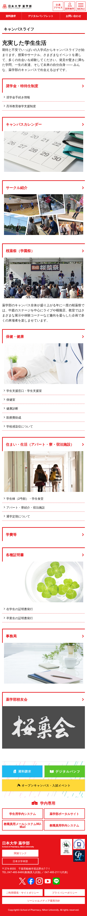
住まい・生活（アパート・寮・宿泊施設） (40, 444)
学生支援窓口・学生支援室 (24, 390)
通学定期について (18, 516)
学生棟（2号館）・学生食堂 (25, 498)
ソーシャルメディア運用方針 (43, 900)
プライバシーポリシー (64, 892)
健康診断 (12, 408)
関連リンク (20, 853)
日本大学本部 (20, 861)
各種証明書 (15, 554)
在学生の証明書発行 (19, 609)
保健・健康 (15, 336)
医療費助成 (13, 417)
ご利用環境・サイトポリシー (22, 892)
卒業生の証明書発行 (19, 618)
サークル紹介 (16, 187)
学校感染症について (19, 426)
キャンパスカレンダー (24, 124)
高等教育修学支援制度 (21, 106)
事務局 (11, 636)
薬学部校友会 (16, 699)
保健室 (10, 399)
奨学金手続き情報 (18, 97)
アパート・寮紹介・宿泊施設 (25, 507)
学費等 (11, 534)
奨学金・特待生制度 (22, 85)
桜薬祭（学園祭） (20, 250)
